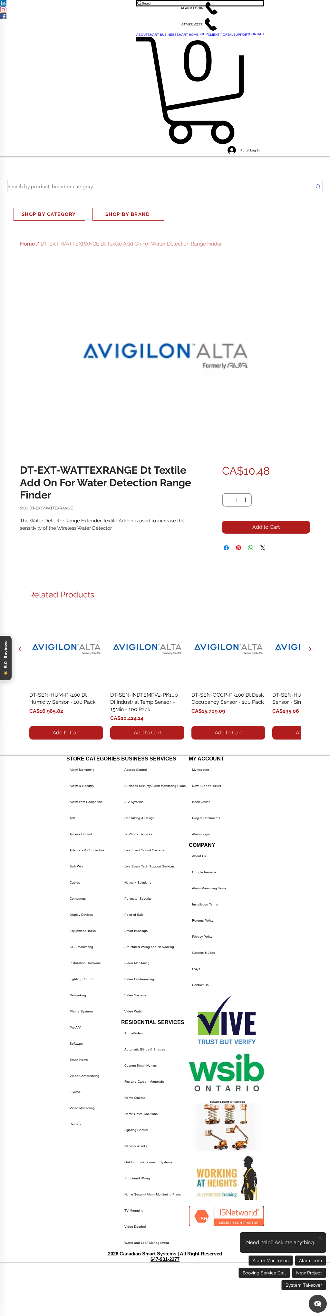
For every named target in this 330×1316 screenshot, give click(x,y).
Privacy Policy (202, 936)
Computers (78, 898)
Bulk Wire (76, 866)
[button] (200, 8)
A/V (72, 818)
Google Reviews (204, 872)
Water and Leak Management (146, 1242)
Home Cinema (134, 1097)
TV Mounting (133, 1210)
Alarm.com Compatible (86, 802)
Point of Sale (134, 914)
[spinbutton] (236, 500)
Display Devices (81, 914)
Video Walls (133, 1011)
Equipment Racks (83, 931)
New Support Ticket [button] (206, 786)
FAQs (196, 969)
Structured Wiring (137, 1178)
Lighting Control (81, 979)
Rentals (75, 1124)
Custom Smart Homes (140, 1065)
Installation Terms (205, 904)
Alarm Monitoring (82, 769)
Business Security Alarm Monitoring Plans (155, 786)
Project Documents (206, 818)
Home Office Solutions (141, 1114)
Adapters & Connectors (87, 850)
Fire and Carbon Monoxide (144, 1081)
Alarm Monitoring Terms (209, 888)
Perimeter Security (137, 898)
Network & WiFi (135, 1146)
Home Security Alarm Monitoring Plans (152, 1194)
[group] (165, 676)
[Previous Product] (20, 649)
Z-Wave (75, 1092)
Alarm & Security (82, 786)
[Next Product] (310, 649)
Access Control (81, 834)
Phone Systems (81, 1011)
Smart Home (79, 1059)
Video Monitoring (82, 1108)
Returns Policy (202, 920)
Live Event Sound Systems (144, 850)
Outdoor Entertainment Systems (148, 1162)
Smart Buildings (136, 931)
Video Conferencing (84, 1076)
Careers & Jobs (203, 952)
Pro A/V (75, 1027)
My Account (200, 769)
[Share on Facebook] (226, 548)
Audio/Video (133, 1033)
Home (27, 244)
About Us (199, 856)
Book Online (201, 802)
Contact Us (200, 985)
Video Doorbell (135, 1226)
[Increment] (245, 500)
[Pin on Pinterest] (238, 548)
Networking (78, 995)
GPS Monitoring (81, 947)
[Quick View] (66, 649)
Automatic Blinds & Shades (144, 1049)
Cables (75, 882)
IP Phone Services (138, 834)
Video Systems (135, 995)
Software (76, 1043)
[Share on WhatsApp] (251, 548)
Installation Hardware (85, 963)
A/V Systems (133, 802)
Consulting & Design (139, 818)
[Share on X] (263, 548)
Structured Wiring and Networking (149, 947)
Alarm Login (201, 834)
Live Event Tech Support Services (149, 866)
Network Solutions (137, 882)
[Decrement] (227, 500)
